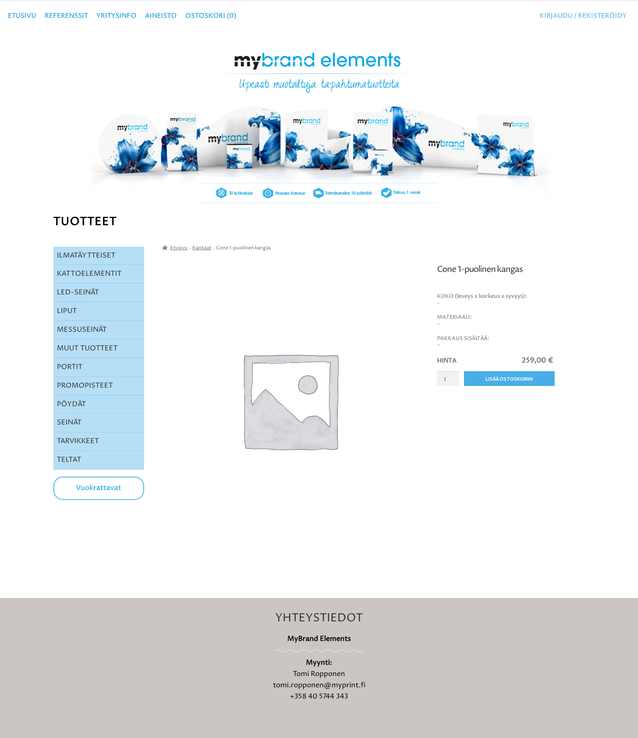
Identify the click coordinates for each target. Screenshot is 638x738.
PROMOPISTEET (85, 385)
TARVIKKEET (78, 441)
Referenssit (66, 15)
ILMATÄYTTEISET (86, 255)
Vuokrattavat (98, 488)
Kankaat (201, 248)
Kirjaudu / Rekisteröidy (583, 15)
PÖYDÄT (71, 404)
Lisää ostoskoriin (509, 379)
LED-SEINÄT (78, 292)
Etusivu (22, 15)
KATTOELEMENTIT (89, 273)
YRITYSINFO (116, 15)
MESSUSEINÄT (82, 329)
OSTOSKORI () (211, 15)
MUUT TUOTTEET (87, 348)
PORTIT (69, 367)
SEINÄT (69, 422)
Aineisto (161, 15)
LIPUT (67, 311)
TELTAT (69, 459)
